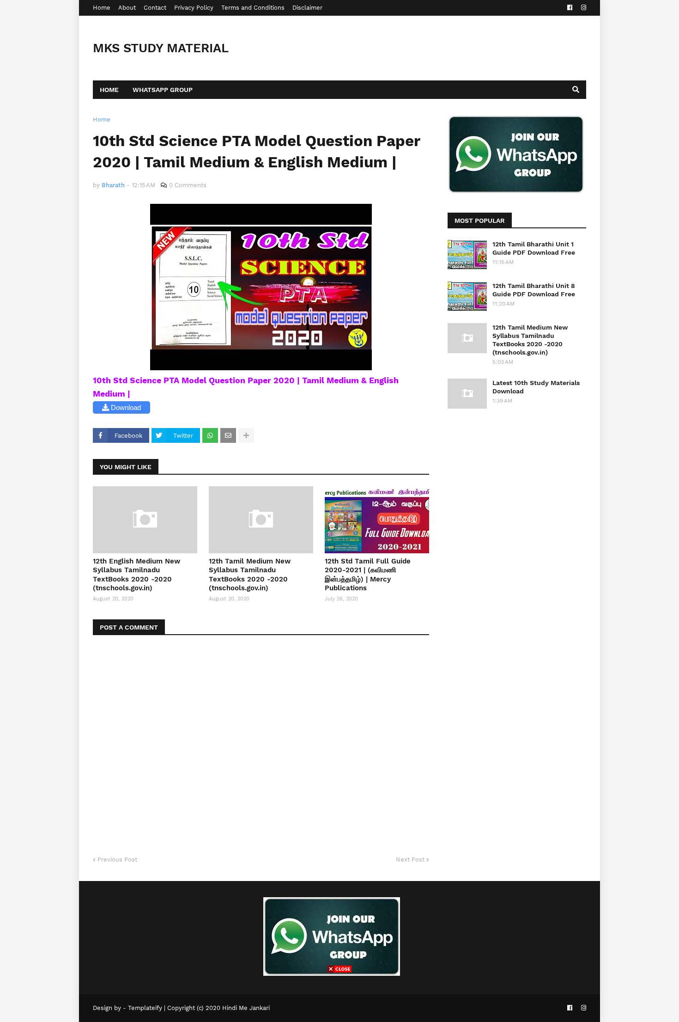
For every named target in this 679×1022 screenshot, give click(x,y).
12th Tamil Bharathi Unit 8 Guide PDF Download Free (533, 290)
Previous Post (117, 859)
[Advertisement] (339, 996)
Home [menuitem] (109, 89)
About (127, 7)
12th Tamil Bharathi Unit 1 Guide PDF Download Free (533, 248)
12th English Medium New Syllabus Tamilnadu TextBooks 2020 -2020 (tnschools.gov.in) (136, 575)
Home (101, 7)
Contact (155, 7)
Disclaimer (307, 7)
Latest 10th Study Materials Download (536, 387)
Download (125, 407)
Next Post (410, 859)
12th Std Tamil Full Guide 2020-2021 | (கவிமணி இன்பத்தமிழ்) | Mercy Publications (368, 575)
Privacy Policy (193, 7)
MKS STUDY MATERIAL (161, 48)
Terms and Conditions (253, 7)
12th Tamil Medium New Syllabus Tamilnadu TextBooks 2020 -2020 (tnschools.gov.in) (250, 575)
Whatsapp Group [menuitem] (163, 89)
